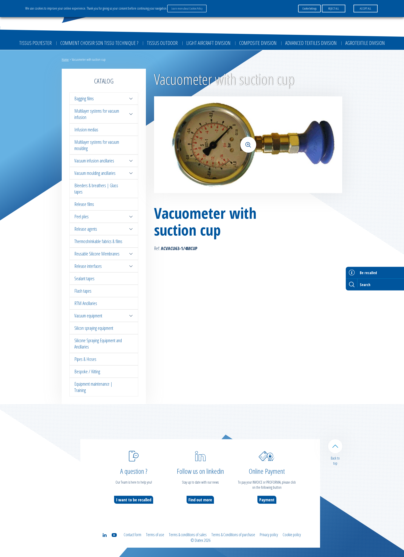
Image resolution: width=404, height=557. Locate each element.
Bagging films (84, 98)
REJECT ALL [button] (333, 8)
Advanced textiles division (311, 42)
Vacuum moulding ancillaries (94, 173)
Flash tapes (82, 291)
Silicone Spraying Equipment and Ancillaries (98, 343)
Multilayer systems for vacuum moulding (96, 145)
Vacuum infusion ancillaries (94, 161)
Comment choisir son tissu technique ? (99, 42)
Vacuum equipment (88, 316)
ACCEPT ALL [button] (365, 8)
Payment (266, 500)
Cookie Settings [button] (309, 8)
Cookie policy (292, 534)
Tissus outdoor (162, 42)
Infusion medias (86, 129)
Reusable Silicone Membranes (96, 254)
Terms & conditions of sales (188, 534)
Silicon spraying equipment (93, 328)
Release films (84, 204)
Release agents (85, 229)
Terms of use (155, 534)
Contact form (132, 534)
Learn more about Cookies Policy (186, 8)
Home (65, 59)
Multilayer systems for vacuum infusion (96, 114)
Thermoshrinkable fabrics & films (98, 241)
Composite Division (258, 42)
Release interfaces (88, 266)
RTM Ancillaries (85, 303)
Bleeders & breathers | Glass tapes (96, 188)
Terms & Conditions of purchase (233, 534)
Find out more (200, 500)
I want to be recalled (133, 500)
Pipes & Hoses (85, 359)
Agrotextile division (365, 42)
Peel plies (81, 216)
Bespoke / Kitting (87, 371)
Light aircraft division (208, 42)
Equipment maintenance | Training (93, 387)
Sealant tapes (84, 278)
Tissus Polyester (35, 42)
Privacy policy (269, 534)
